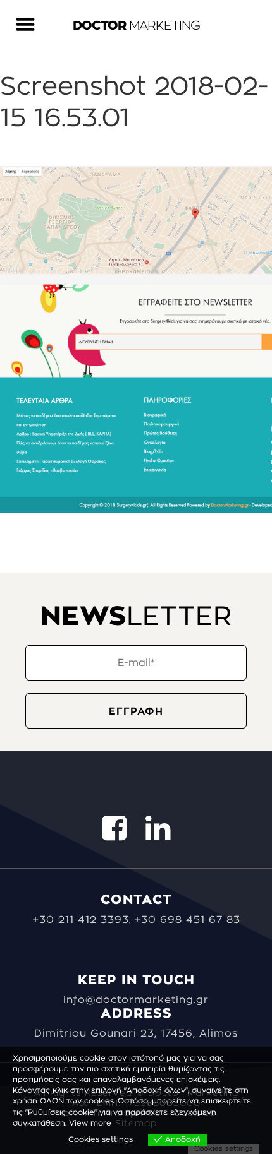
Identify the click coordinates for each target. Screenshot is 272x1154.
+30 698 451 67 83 (187, 920)
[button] (25, 17)
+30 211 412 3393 (80, 920)
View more (90, 1123)
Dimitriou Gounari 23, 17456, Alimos (136, 1033)
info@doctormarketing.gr (136, 1000)
